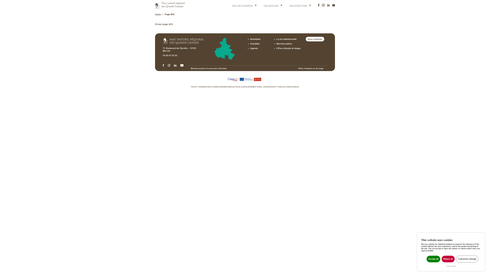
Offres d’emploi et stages (288, 48)
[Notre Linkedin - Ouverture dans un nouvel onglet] (163, 65)
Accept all (433, 259)
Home (158, 14)
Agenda (254, 48)
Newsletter (255, 39)
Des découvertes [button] (242, 5)
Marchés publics (284, 43)
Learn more (451, 266)
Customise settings (467, 259)
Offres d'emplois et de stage (310, 68)
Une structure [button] (298, 5)
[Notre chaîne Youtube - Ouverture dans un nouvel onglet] (181, 65)
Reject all (448, 259)
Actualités (255, 43)
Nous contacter (315, 39)
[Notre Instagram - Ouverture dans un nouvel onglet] (169, 65)
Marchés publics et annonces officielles (209, 68)
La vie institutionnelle (286, 39)
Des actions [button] (271, 5)
